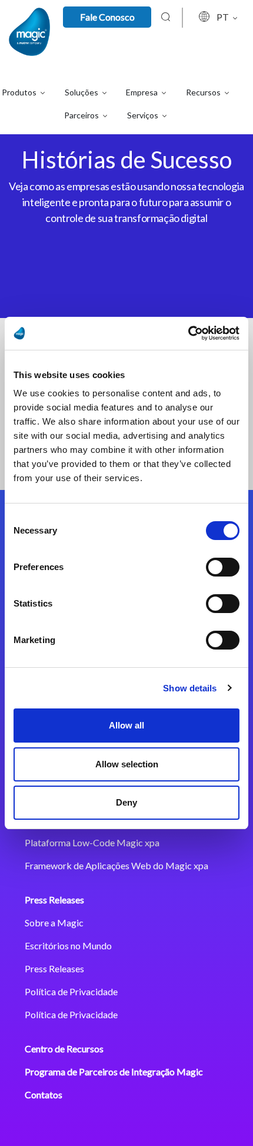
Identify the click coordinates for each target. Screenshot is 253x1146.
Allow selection (126, 764)
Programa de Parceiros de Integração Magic (114, 1071)
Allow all (126, 725)
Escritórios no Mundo (68, 945)
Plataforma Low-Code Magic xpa (92, 842)
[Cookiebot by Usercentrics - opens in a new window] (188, 333)
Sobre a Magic (54, 922)
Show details (190, 688)
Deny (126, 802)
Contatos (43, 1094)
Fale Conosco (107, 16)
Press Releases (54, 899)
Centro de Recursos (64, 1048)
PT (224, 16)
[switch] (222, 567)
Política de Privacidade (71, 991)
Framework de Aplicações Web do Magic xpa (116, 865)
